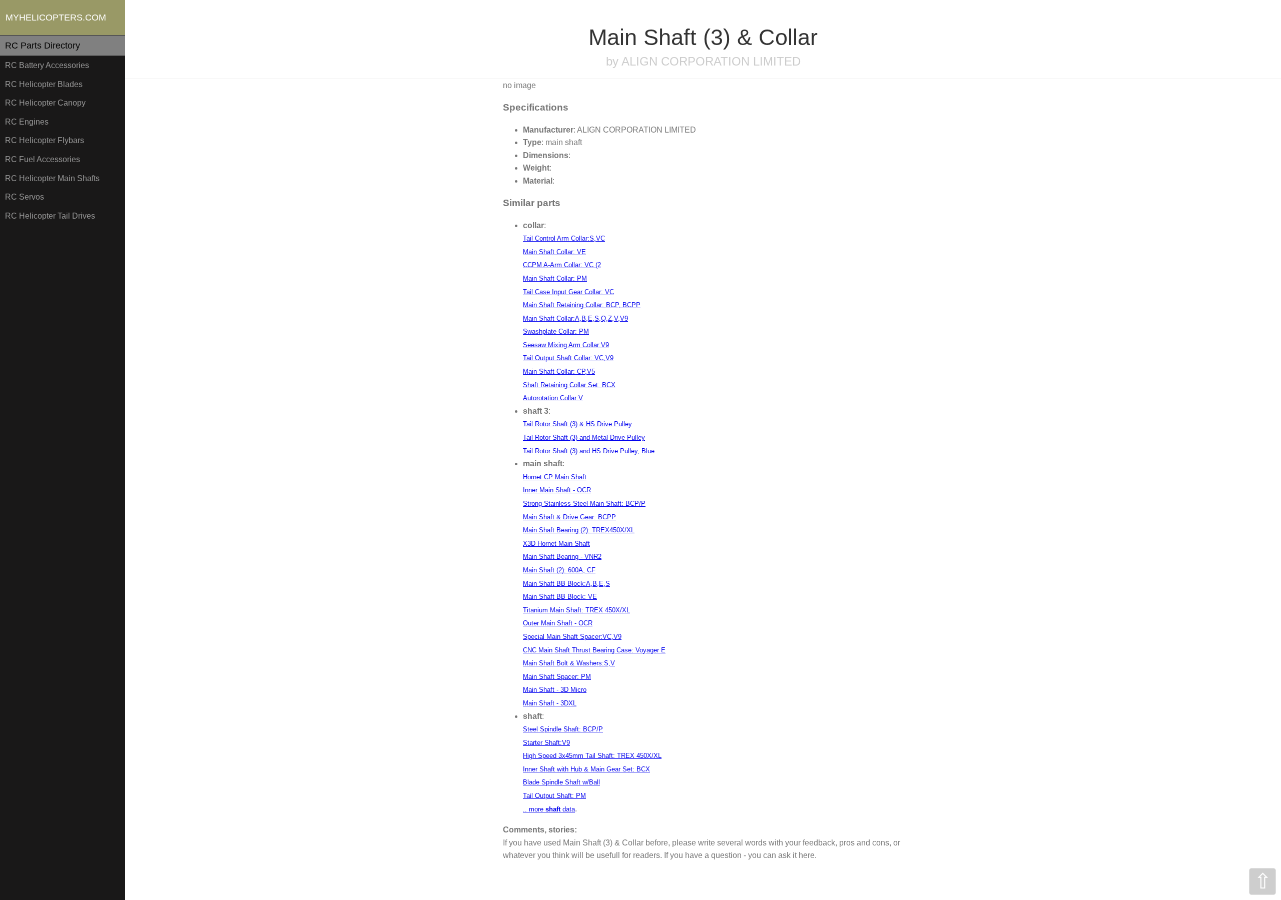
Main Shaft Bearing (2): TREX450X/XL (578, 530)
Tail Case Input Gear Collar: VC (568, 292)
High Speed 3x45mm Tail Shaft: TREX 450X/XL (592, 755)
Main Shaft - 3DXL (549, 703)
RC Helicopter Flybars (44, 140)
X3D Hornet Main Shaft (556, 543)
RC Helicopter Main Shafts (52, 178)
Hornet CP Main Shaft (554, 477)
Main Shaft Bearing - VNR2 (562, 556)
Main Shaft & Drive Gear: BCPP (569, 517)
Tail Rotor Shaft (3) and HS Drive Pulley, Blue (589, 451)
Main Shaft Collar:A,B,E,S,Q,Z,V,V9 (575, 318)
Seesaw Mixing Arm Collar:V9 (566, 345)
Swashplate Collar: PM (556, 331)
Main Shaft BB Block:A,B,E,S (566, 583)
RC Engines (27, 122)
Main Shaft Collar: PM (555, 278)
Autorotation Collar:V (553, 398)
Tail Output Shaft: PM (554, 795)
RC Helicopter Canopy (45, 103)
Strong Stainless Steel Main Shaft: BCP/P (584, 503)
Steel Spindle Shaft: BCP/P (563, 729)
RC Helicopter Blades (44, 84)
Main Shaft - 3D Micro (554, 689)
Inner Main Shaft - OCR (557, 490)
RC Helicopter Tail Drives (50, 216)
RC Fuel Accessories (42, 159)
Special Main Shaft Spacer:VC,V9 (572, 636)
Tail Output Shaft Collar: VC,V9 (568, 358)
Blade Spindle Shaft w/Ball (561, 782)
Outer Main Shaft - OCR (557, 623)
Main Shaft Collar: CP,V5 (559, 371)
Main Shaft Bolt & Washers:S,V (569, 663)
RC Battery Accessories (47, 65)
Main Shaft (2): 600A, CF (559, 570)
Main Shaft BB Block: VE (560, 596)
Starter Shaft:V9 (546, 742)
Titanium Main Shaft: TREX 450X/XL (576, 610)
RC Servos (24, 197)
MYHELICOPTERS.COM (56, 18)
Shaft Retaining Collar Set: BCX (569, 385)
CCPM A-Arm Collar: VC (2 (562, 265)
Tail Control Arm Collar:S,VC (564, 238)
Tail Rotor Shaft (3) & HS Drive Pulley (577, 424)
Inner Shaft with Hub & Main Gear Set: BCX (586, 769)
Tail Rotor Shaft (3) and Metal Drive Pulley (584, 437)
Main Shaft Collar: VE (554, 252)
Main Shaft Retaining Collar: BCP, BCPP (581, 305)
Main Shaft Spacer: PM (557, 676)
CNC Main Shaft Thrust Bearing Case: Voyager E (594, 650)
